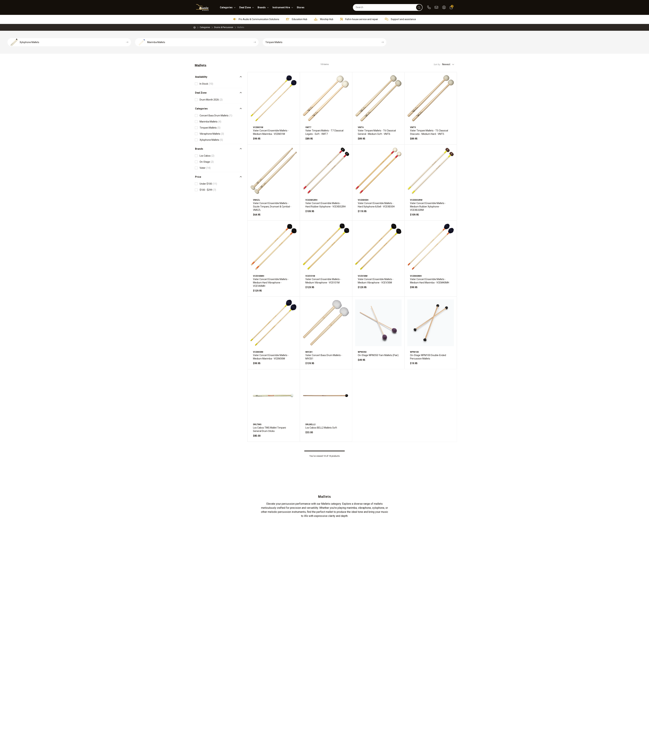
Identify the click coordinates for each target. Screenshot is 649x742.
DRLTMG (257, 424)
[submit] (419, 7)
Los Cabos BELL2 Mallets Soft (321, 427)
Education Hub (299, 19)
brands (262, 7)
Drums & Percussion (223, 27)
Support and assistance (403, 19)
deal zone (245, 7)
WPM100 (414, 352)
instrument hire (281, 7)
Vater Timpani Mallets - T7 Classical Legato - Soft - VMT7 (324, 132)
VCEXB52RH (311, 200)
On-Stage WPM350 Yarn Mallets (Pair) (378, 355)
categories (226, 7)
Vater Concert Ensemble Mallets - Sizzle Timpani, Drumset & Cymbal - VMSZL (272, 206)
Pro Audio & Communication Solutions (258, 19)
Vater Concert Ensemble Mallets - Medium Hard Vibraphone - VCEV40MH (271, 282)
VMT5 (413, 127)
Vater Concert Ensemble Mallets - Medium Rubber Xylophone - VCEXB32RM (428, 206)
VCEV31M (310, 276)
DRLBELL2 (310, 424)
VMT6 (361, 127)
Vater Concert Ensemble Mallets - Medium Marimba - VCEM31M (271, 132)
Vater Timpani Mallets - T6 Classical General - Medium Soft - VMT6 (377, 132)
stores (300, 7)
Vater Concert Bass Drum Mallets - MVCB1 (323, 357)
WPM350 (362, 352)
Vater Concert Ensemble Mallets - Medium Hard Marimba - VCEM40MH (429, 281)
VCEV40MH (258, 276)
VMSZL (256, 200)
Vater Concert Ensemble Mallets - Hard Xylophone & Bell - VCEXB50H (376, 205)
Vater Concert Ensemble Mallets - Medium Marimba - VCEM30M (271, 357)
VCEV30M (362, 276)
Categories (205, 27)
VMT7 (308, 127)
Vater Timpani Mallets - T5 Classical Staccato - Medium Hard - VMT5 (429, 132)
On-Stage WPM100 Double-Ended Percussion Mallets (428, 357)
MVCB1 (309, 352)
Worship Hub (326, 19)
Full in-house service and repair (361, 19)
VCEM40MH (416, 276)
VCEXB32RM (416, 200)
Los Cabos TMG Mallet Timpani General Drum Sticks (269, 429)
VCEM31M (258, 127)
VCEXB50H (363, 200)
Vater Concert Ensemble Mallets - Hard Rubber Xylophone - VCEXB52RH (325, 205)
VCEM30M (258, 352)
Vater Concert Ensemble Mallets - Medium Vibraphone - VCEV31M (323, 281)
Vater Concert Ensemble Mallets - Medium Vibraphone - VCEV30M (375, 281)
